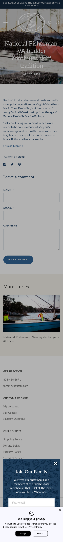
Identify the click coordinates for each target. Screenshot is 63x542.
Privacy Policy (35, 526)
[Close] (55, 463)
